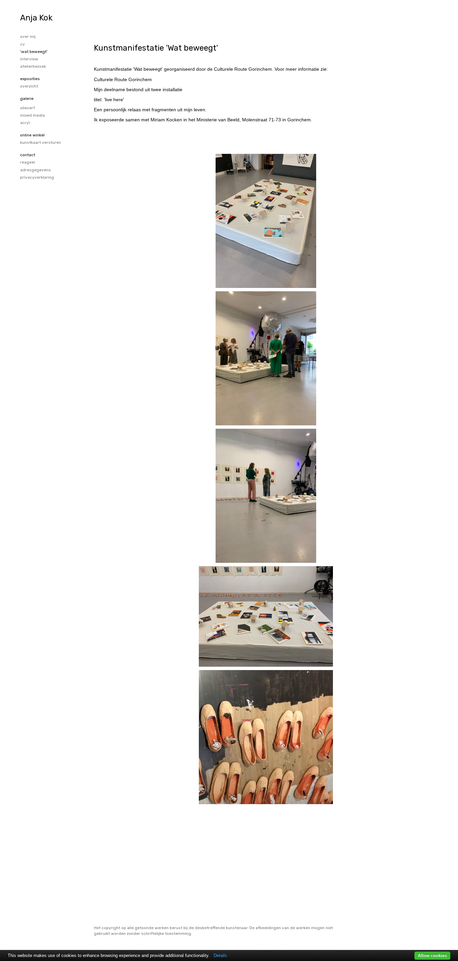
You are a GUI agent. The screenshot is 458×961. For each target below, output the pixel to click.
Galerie (27, 98)
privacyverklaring (37, 177)
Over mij (28, 36)
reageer (28, 162)
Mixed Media (32, 115)
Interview (29, 59)
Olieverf (27, 108)
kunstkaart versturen (40, 142)
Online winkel (32, 135)
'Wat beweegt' (34, 51)
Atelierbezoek (33, 66)
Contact (27, 155)
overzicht (29, 86)
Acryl (25, 122)
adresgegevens (35, 170)
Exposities (30, 78)
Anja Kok (36, 17)
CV (22, 44)
